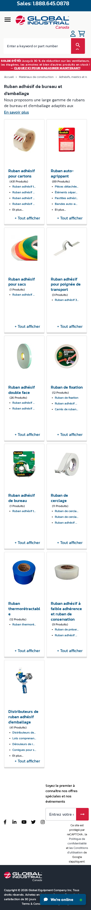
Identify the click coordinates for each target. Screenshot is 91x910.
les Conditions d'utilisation (77, 850)
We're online (61, 899)
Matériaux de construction (36, 77)
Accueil (9, 77)
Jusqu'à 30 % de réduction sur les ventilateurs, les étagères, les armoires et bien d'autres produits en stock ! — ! (45, 64)
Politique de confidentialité (76, 841)
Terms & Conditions (35, 903)
